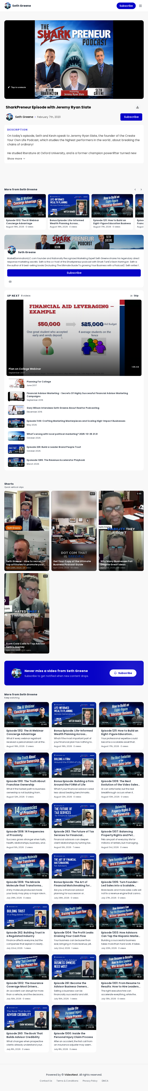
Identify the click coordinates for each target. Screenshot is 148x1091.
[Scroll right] (141, 189)
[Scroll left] (135, 189)
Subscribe (126, 6)
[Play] (74, 60)
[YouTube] (10, 281)
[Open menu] (140, 6)
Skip (136, 295)
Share (136, 25)
